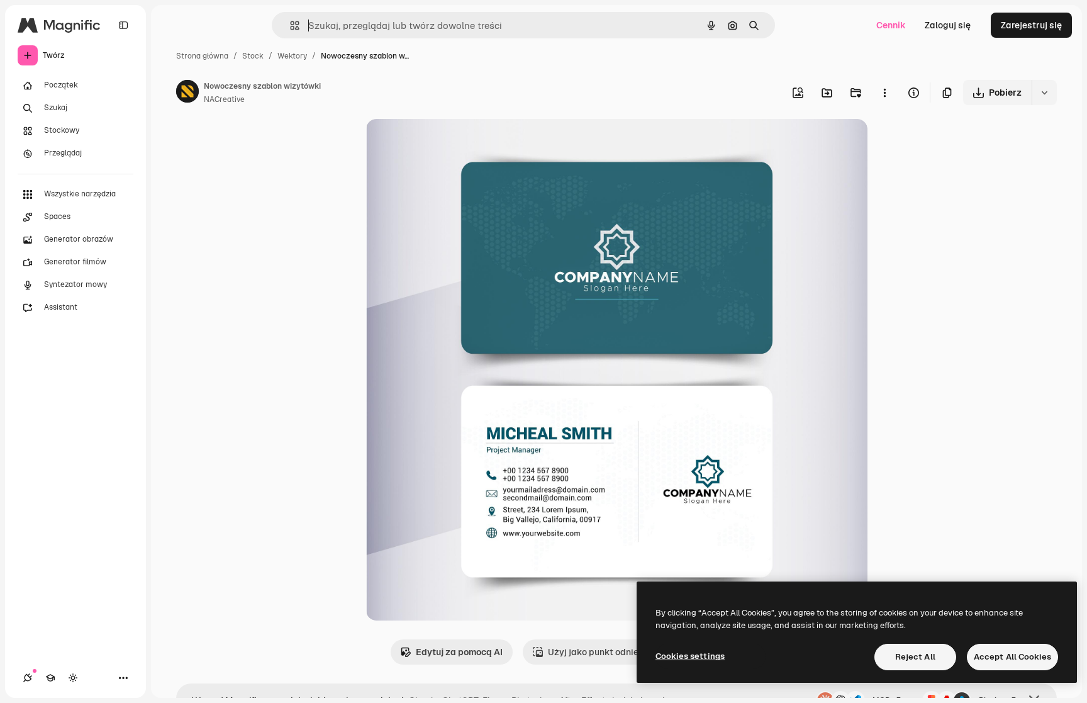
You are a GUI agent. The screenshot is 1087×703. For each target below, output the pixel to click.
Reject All (915, 656)
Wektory (292, 56)
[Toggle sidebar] (123, 25)
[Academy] (50, 678)
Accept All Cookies (1012, 656)
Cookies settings (690, 656)
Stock (253, 56)
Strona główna (202, 56)
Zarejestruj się (1031, 25)
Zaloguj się (948, 25)
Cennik (891, 25)
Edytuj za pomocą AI (459, 652)
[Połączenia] (28, 678)
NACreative (224, 99)
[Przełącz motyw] (73, 678)
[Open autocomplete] (289, 25)
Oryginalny (453, 143)
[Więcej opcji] (884, 92)
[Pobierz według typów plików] (1044, 92)
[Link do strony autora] (187, 93)
